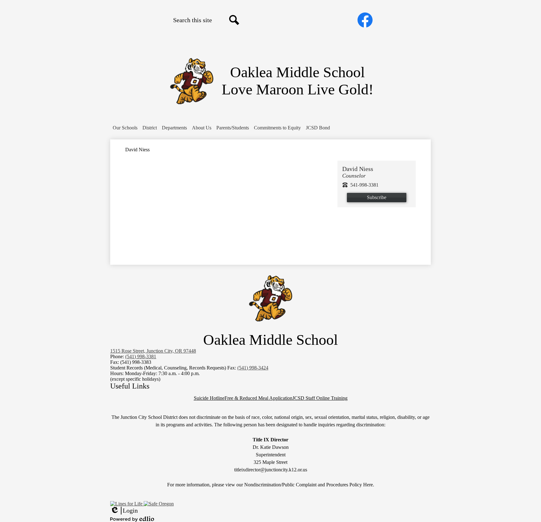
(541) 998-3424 (252, 367)
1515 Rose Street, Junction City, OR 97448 (153, 351)
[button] (125, 128)
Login (124, 510)
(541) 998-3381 (140, 356)
